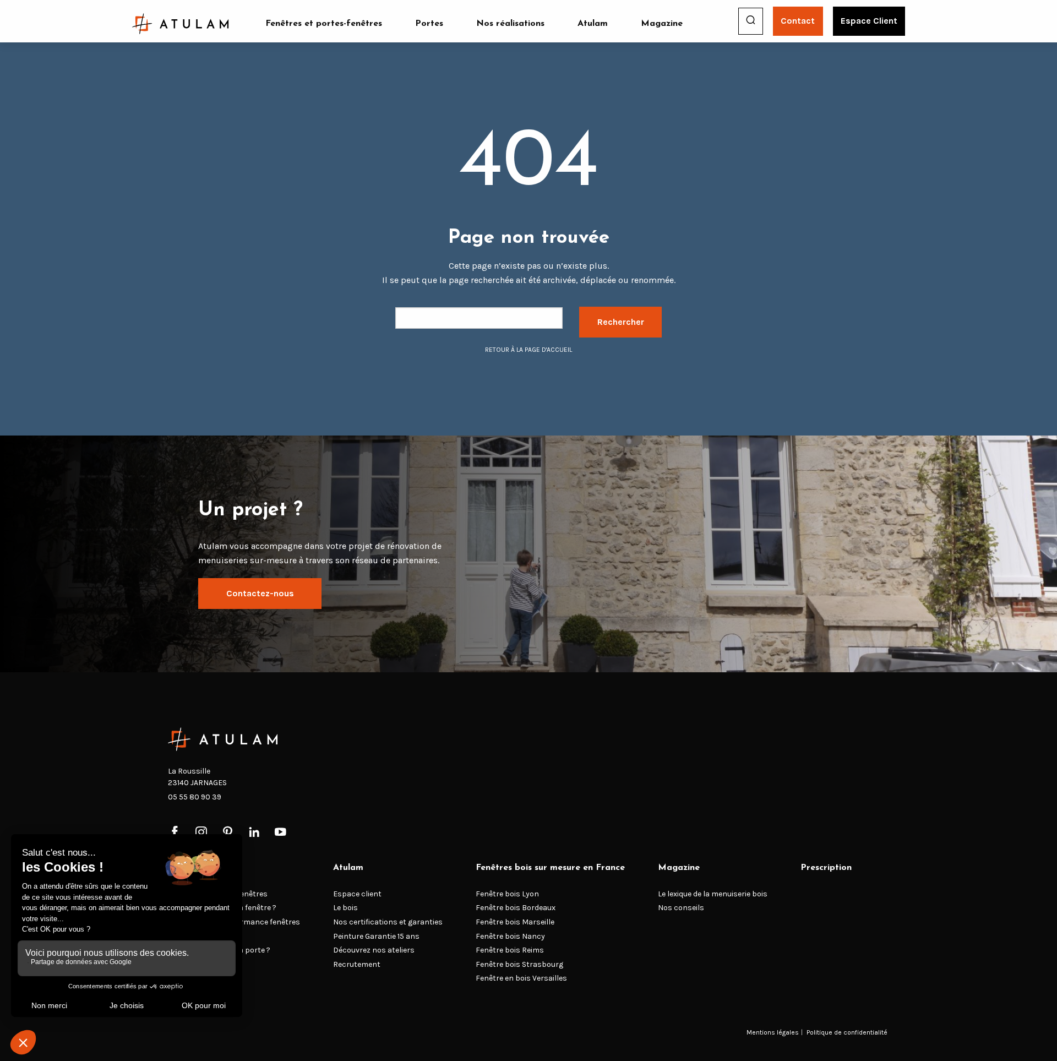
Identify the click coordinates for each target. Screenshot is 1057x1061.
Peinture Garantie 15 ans (376, 936)
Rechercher (620, 322)
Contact (798, 20)
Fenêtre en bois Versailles (521, 978)
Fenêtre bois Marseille (515, 922)
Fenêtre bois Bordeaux (515, 907)
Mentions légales (773, 1032)
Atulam (592, 23)
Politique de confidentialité (847, 1032)
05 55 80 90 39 (194, 797)
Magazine (662, 23)
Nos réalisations (510, 23)
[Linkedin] (254, 832)
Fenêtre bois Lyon (507, 894)
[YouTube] (280, 832)
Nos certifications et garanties (388, 922)
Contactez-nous (260, 593)
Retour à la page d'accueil (528, 349)
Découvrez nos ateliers (374, 950)
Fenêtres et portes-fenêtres (323, 23)
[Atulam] (180, 23)
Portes (429, 23)
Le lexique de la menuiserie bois (712, 894)
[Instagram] (201, 832)
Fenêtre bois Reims (510, 950)
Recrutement (356, 964)
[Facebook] (175, 832)
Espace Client (869, 20)
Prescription (826, 867)
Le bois (345, 907)
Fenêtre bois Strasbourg (519, 964)
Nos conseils (681, 907)
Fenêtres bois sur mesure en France (550, 867)
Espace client (357, 894)
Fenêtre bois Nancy (510, 936)
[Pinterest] (228, 832)
